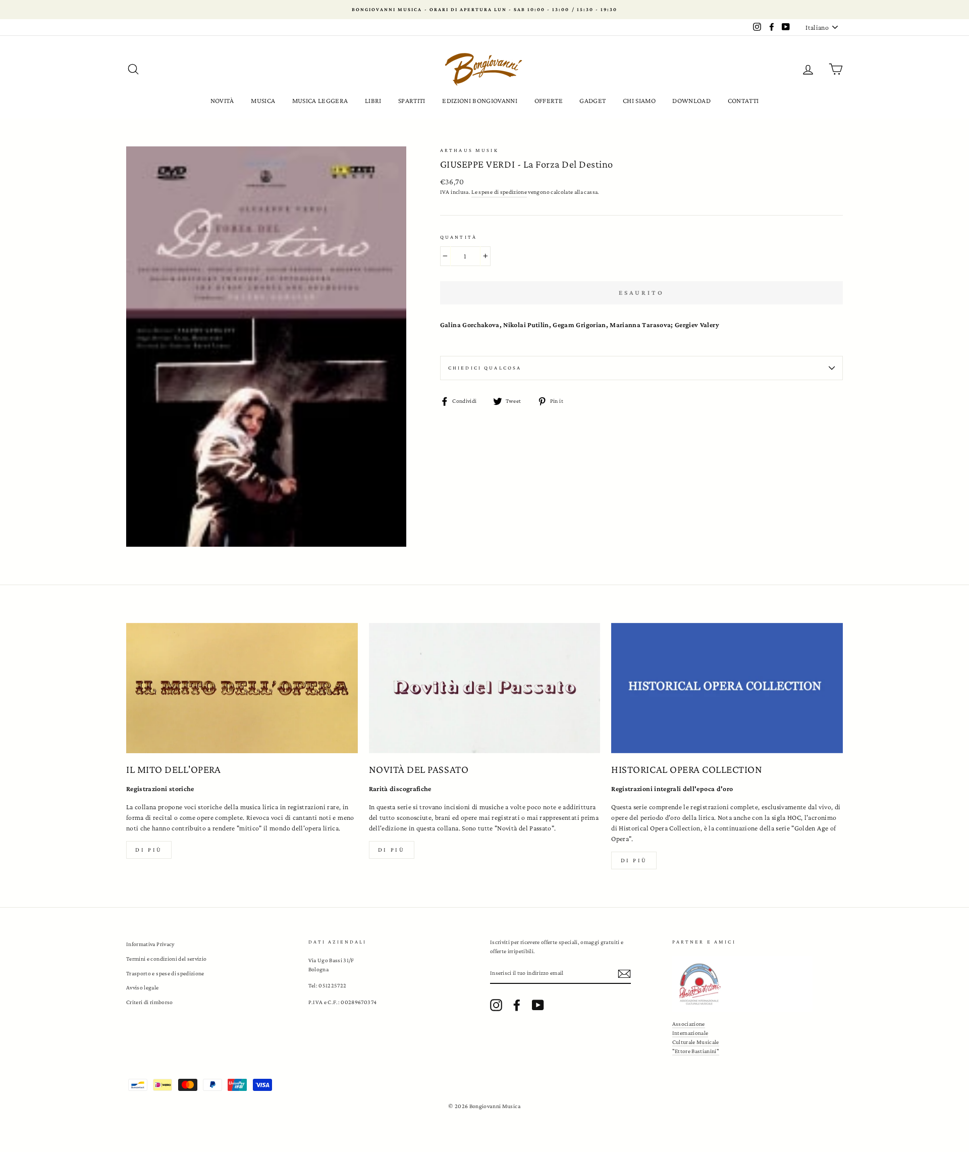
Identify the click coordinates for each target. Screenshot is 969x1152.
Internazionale (690, 1032)
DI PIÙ (391, 849)
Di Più (634, 860)
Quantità (458, 237)
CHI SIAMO (639, 100)
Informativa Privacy (150, 944)
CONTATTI (743, 100)
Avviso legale (142, 987)
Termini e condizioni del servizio (166, 958)
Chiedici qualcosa (485, 368)
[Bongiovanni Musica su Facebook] (517, 1005)
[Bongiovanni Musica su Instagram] (496, 1005)
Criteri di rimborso (149, 1002)
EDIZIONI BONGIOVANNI (479, 100)
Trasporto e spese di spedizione (165, 973)
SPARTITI (411, 100)
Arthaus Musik (469, 150)
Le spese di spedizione (499, 191)
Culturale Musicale (695, 1041)
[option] (484, 9)
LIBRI (373, 100)
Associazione (688, 1023)
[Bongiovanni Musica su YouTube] (538, 1005)
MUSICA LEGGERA (320, 100)
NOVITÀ (222, 100)
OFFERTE (548, 100)
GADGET (592, 100)
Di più (149, 849)
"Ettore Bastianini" (696, 1051)
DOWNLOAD (691, 100)
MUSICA (263, 100)
